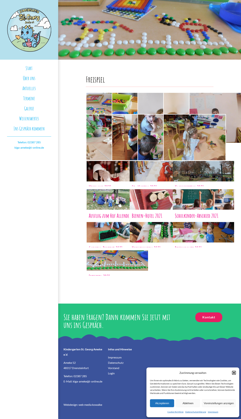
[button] (234, 373)
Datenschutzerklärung (195, 412)
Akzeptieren (162, 403)
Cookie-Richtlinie (175, 412)
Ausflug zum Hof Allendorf (117, 196)
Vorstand (113, 368)
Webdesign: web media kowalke (83, 404)
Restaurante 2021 (203, 229)
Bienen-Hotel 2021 (160, 196)
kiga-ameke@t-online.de (29, 147)
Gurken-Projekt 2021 (117, 229)
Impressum (213, 412)
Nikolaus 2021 (117, 168)
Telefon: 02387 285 (29, 142)
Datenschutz (115, 362)
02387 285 (80, 376)
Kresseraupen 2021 (160, 229)
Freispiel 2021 (117, 257)
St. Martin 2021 (160, 168)
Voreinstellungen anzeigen (219, 403)
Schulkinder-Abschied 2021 (203, 196)
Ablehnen (188, 403)
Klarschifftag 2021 (203, 168)
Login (111, 373)
